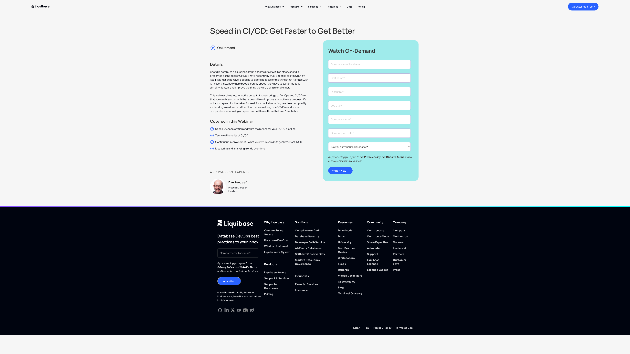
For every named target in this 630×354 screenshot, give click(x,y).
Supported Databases (271, 286)
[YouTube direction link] (238, 310)
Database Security (307, 236)
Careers (398, 242)
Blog (341, 287)
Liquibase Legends (373, 262)
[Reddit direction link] (251, 310)
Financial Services (306, 284)
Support (372, 254)
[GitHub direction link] (220, 310)
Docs (349, 6)
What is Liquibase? (276, 246)
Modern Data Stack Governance (307, 262)
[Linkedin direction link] (226, 310)
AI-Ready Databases (308, 248)
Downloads (345, 230)
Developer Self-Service (310, 242)
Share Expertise (377, 242)
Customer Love (399, 262)
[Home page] (239, 224)
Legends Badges (377, 269)
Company (399, 230)
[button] (275, 7)
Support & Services (277, 278)
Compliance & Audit (308, 230)
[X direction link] (233, 310)
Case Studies (346, 281)
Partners (399, 254)
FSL (367, 327)
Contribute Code (378, 236)
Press (396, 269)
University (344, 242)
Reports (343, 269)
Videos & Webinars (350, 275)
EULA (356, 327)
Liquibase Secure (275, 272)
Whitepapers (346, 258)
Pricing (361, 6)
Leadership (400, 248)
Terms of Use (404, 327)
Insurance (301, 290)
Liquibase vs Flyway (277, 252)
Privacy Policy (382, 327)
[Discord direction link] (245, 310)
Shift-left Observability (310, 254)
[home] (92, 7)
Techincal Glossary (350, 293)
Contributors (375, 230)
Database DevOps (276, 240)
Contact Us (400, 236)
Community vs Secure (273, 232)
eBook (342, 264)
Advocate (373, 248)
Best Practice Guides (346, 250)
